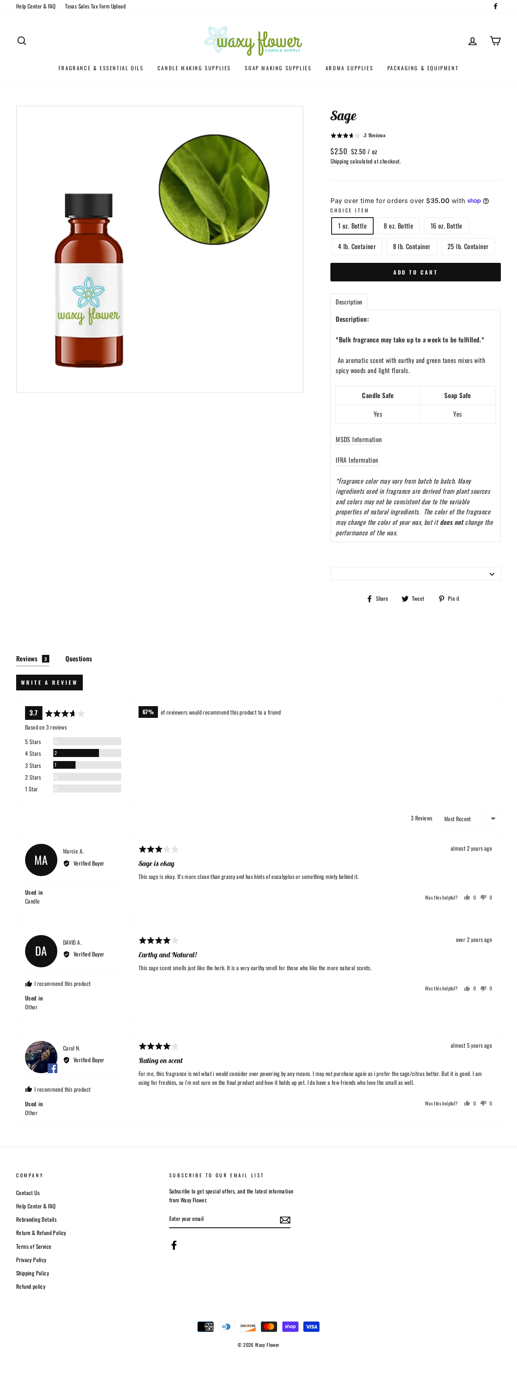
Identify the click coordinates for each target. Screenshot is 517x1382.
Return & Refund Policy (41, 1233)
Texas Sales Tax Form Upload (95, 6)
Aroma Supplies (349, 68)
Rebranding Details (36, 1219)
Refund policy (30, 1286)
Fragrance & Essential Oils (101, 68)
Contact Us (28, 1193)
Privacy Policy (31, 1260)
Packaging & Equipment (423, 68)
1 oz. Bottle (352, 226)
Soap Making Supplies (278, 68)
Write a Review (49, 682)
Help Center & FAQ (36, 6)
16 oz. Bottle (446, 226)
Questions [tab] (78, 658)
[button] (357, 135)
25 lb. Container (468, 246)
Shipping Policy (32, 1273)
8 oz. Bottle (398, 226)
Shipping (339, 161)
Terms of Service (33, 1246)
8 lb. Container (412, 246)
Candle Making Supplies (194, 68)
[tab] (349, 302)
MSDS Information (359, 439)
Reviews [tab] (31, 658)
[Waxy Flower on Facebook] (174, 1245)
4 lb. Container (357, 246)
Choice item (350, 210)
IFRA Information (357, 460)
